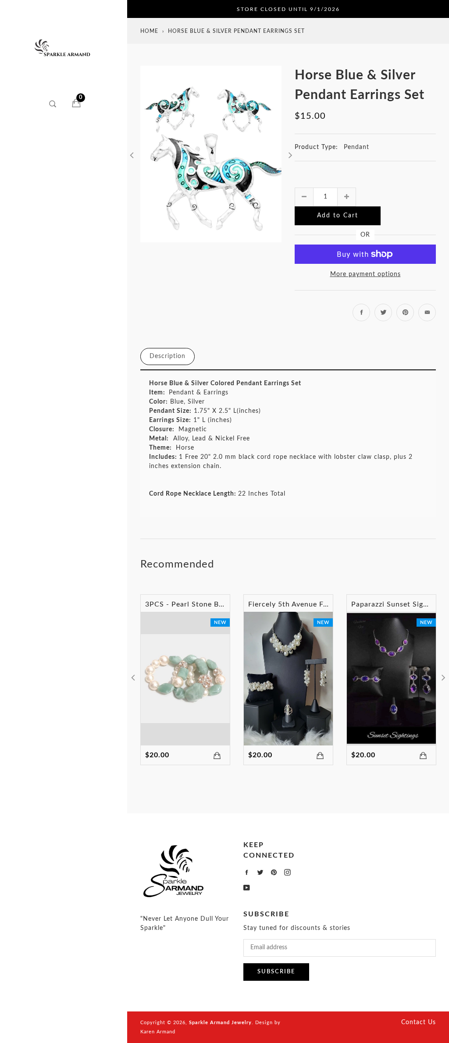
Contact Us (418, 1022)
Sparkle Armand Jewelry (220, 1022)
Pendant (356, 147)
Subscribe (276, 972)
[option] (211, 154)
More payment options (365, 274)
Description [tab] (167, 356)
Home (149, 31)
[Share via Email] (427, 312)
